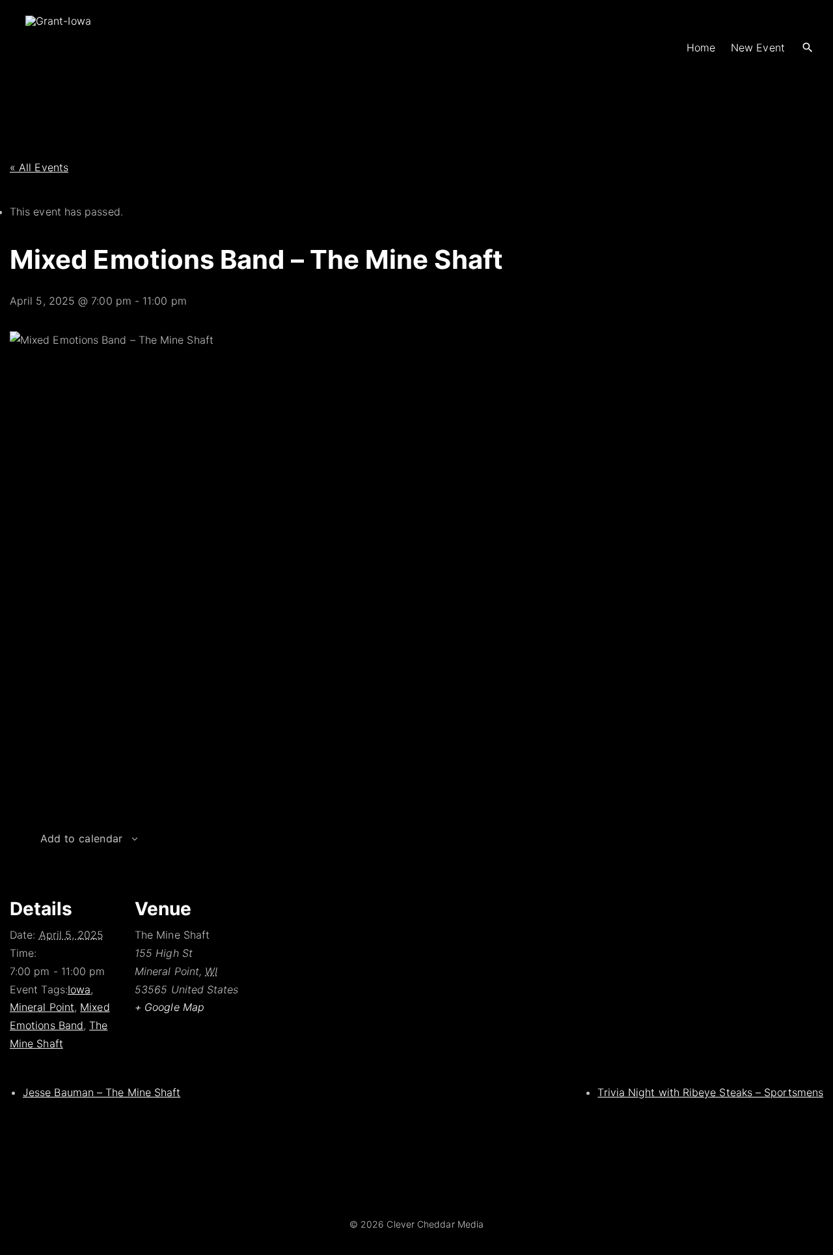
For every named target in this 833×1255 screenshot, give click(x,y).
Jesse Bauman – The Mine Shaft (101, 1092)
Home (701, 47)
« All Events (39, 167)
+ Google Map (169, 1007)
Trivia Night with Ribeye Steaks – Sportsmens (710, 1092)
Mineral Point (42, 1007)
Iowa (79, 989)
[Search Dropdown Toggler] (808, 47)
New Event (758, 47)
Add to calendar (81, 838)
